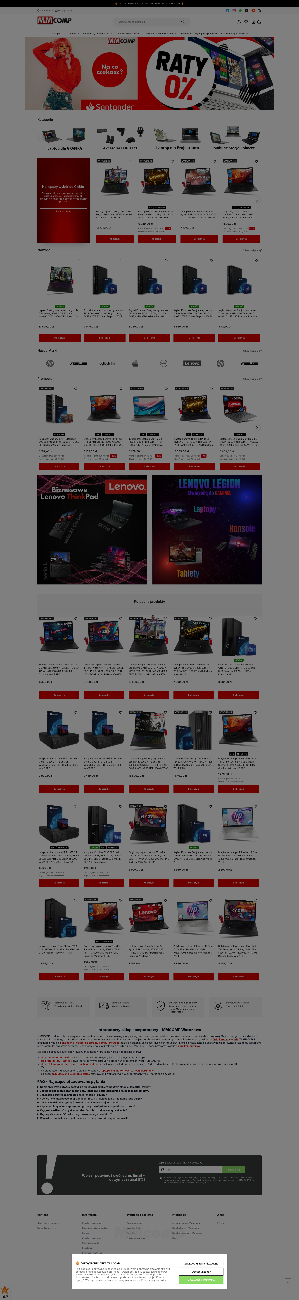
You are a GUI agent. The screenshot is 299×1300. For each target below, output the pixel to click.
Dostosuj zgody (201, 1271)
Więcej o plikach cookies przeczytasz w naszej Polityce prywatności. (125, 1280)
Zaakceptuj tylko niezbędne (201, 1263)
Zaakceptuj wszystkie (201, 1279)
